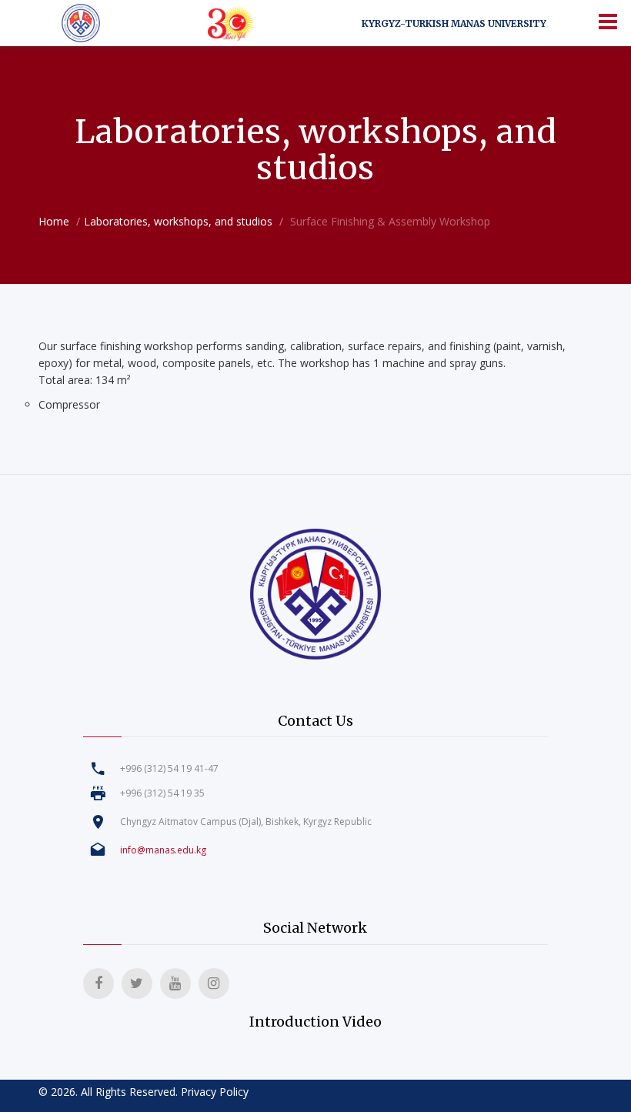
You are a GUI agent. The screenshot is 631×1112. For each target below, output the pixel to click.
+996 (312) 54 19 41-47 (169, 768)
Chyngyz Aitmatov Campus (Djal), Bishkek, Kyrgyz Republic (246, 821)
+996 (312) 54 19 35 (162, 793)
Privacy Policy (215, 1091)
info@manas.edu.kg (163, 850)
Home (53, 221)
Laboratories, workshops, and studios (178, 221)
